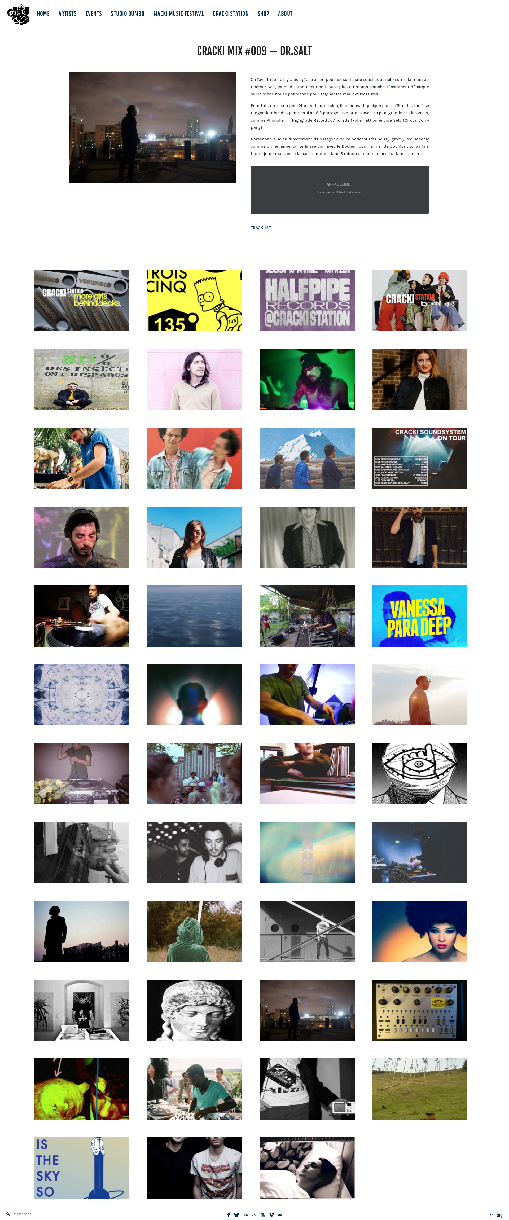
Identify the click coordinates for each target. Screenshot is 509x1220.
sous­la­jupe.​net (377, 79)
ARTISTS (68, 13)
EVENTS (94, 13)
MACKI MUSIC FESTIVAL (178, 13)
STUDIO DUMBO (127, 13)
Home (43, 13)
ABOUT (285, 13)
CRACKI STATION (231, 13)
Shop (263, 13)
